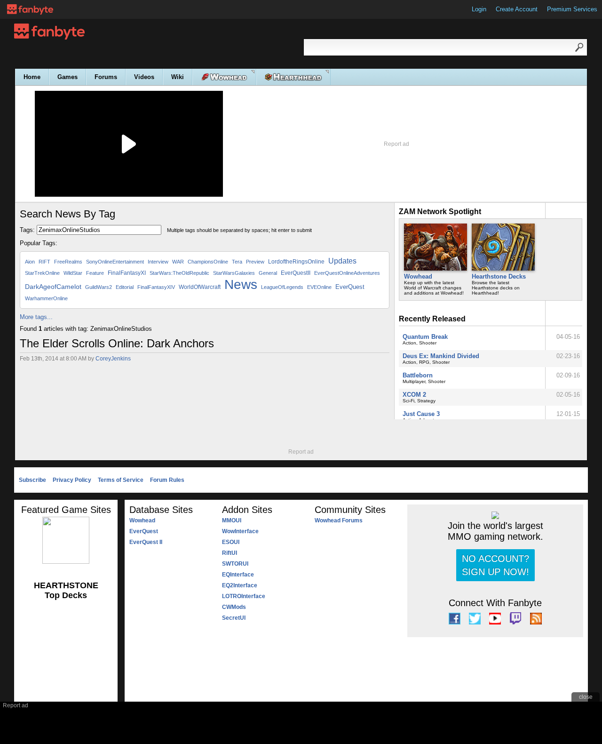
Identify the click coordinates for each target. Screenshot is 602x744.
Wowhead (418, 276)
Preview (255, 261)
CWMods (234, 607)
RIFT (44, 261)
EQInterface (238, 574)
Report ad (396, 144)
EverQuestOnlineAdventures (347, 273)
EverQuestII (295, 273)
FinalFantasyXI (127, 273)
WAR (178, 261)
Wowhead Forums (339, 520)
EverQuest (349, 286)
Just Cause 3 (421, 413)
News (240, 284)
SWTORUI (235, 563)
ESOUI (230, 542)
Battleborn (418, 375)
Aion (30, 261)
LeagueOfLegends (282, 287)
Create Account (517, 9)
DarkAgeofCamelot (53, 286)
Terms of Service (120, 480)
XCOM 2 (414, 394)
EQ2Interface (239, 585)
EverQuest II (145, 542)
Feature (95, 273)
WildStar (72, 273)
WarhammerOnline (46, 298)
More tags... (36, 316)
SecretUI (234, 618)
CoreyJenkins (113, 358)
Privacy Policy (72, 480)
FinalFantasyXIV (156, 287)
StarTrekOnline (42, 273)
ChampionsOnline (208, 261)
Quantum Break (425, 336)
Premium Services (572, 9)
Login (479, 9)
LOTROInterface (243, 596)
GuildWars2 (98, 287)
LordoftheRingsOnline (296, 261)
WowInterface (240, 531)
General (268, 273)
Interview (158, 261)
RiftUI (229, 553)
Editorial (125, 287)
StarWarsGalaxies (234, 273)
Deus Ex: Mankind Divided (441, 356)
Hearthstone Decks (499, 276)
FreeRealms (68, 261)
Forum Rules (167, 480)
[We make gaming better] (30, 9)
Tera (237, 261)
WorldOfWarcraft (200, 287)
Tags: (27, 229)
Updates (342, 261)
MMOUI (231, 520)
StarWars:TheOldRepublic (179, 273)
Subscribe (32, 480)
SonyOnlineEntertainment (115, 261)
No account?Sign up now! (495, 565)
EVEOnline (319, 287)
